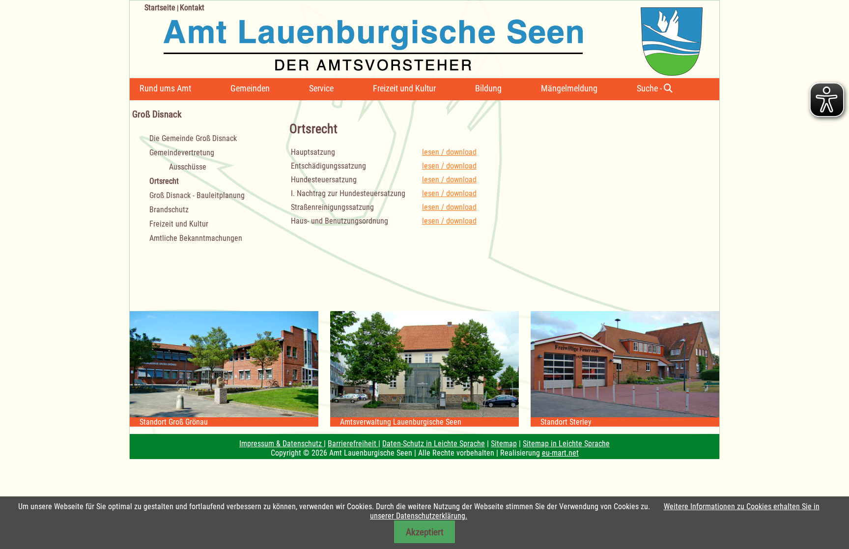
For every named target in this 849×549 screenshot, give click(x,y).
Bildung (488, 88)
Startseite (159, 7)
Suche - (650, 88)
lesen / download (449, 152)
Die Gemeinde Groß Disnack (193, 138)
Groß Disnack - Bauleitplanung (197, 195)
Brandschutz (169, 209)
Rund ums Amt (165, 88)
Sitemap (504, 443)
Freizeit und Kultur (404, 88)
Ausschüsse (187, 167)
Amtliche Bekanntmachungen (195, 238)
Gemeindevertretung (181, 152)
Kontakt (192, 7)
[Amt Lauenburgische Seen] (416, 38)
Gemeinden (250, 88)
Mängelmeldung (569, 88)
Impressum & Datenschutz (281, 443)
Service (321, 88)
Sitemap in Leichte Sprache (566, 443)
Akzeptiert (425, 532)
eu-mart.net (560, 453)
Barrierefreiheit (353, 443)
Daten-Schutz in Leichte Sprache (433, 443)
